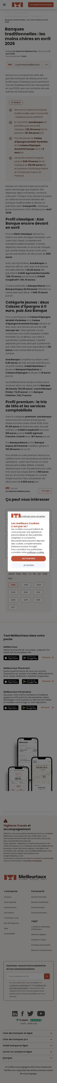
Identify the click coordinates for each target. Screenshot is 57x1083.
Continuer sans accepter (27, 519)
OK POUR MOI (28, 558)
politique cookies (35, 552)
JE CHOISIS (28, 565)
